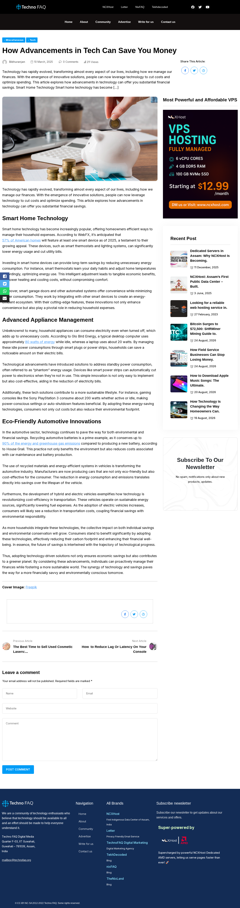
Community (103, 21)
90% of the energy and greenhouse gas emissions (41, 443)
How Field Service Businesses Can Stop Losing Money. (207, 354)
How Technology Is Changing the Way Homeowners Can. (205, 406)
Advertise (124, 21)
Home (68, 21)
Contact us (168, 21)
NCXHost (108, 6)
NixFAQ (139, 6)
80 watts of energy (40, 342)
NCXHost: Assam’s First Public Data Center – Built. (209, 281)
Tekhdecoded (160, 6)
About (84, 21)
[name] (185, 70)
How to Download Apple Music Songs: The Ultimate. (209, 380)
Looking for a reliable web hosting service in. (208, 305)
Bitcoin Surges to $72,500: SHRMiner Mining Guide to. (205, 329)
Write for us (146, 21)
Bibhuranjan (17, 61)
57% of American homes (21, 240)
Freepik (31, 587)
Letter (124, 6)
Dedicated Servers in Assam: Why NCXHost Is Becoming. (210, 256)
